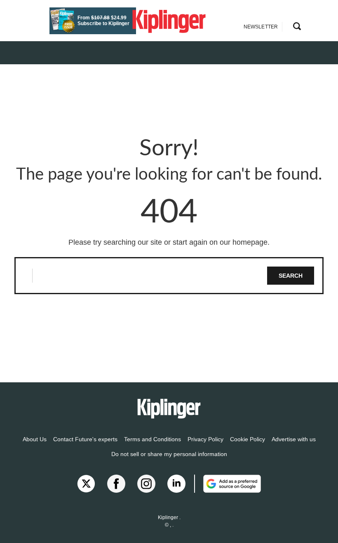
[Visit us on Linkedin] (176, 484)
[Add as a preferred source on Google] (227, 484)
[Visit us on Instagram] (146, 484)
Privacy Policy (205, 439)
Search (291, 275)
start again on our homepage (220, 242)
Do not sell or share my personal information (169, 454)
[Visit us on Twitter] (86, 484)
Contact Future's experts (85, 439)
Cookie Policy (247, 439)
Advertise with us (294, 439)
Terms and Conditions (152, 439)
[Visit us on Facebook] (116, 484)
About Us (35, 439)
